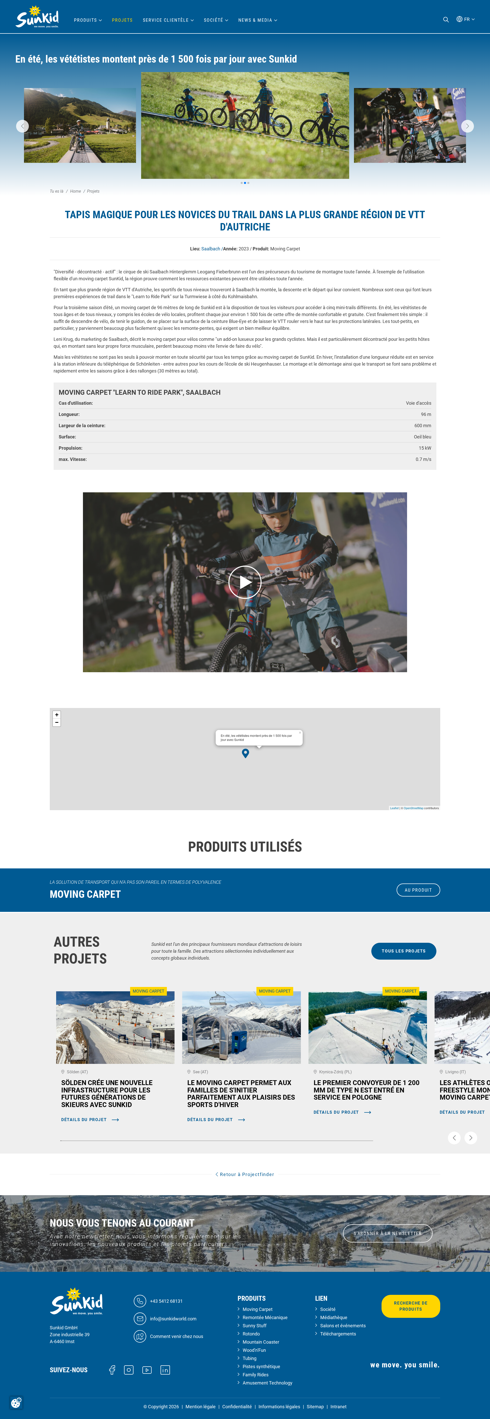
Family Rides (255, 1374)
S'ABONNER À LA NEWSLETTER (388, 1233)
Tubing (249, 1358)
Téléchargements (338, 1333)
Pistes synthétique (261, 1366)
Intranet (338, 1406)
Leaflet (394, 808)
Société (328, 1309)
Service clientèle (166, 20)
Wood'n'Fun (254, 1350)
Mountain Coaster (261, 1342)
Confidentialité (237, 1406)
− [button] (56, 722)
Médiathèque (333, 1317)
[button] (22, 126)
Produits (85, 20)
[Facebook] (112, 1369)
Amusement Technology (267, 1383)
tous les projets (404, 951)
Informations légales (279, 1406)
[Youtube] (147, 1369)
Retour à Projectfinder (246, 1174)
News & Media (255, 20)
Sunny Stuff (254, 1325)
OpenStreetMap (413, 808)
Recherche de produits (410, 1306)
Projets (122, 20)
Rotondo (251, 1333)
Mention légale (201, 1406)
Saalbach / (212, 248)
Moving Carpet (258, 1309)
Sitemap (315, 1406)
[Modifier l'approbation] (16, 1403)
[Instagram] (128, 1369)
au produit (418, 890)
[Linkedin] (165, 1369)
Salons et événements (343, 1325)
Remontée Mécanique (265, 1317)
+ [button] (56, 715)
